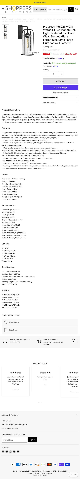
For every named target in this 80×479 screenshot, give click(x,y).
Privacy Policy (62, 471)
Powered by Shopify (40, 475)
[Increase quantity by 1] (61, 74)
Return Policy (36, 471)
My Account (47, 471)
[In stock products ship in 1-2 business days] (20, 341)
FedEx (55, 66)
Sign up (33, 440)
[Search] (71, 9)
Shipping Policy (25, 471)
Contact (15, 471)
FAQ (54, 471)
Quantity (46, 70)
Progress (48, 47)
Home (4, 18)
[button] (5, 28)
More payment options (60, 92)
